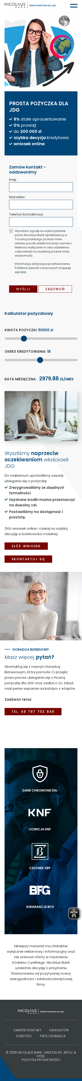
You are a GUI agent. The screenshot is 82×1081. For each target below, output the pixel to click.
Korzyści (24, 1036)
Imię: (13, 179)
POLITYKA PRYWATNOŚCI (41, 1059)
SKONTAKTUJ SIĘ (28, 559)
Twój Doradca (52, 1036)
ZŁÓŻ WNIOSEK (26, 546)
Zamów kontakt (28, 1030)
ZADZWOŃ (55, 289)
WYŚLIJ (23, 289)
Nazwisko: (17, 197)
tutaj (23, 272)
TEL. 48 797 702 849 (33, 711)
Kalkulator (59, 1030)
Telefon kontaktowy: (26, 214)
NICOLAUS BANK (30, 1052)
